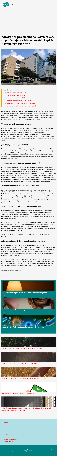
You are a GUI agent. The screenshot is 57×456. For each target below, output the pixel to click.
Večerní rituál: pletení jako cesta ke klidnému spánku (25, 293)
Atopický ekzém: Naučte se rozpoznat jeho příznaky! (19, 363)
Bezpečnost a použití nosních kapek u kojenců (20, 98)
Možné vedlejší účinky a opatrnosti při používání (21, 103)
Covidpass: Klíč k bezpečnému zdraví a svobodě (17, 393)
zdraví (54, 275)
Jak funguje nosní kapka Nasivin (16, 95)
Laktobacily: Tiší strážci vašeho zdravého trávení (23, 327)
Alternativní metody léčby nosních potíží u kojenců (21, 106)
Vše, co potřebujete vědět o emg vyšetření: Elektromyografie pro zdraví (25, 378)
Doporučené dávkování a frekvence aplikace (19, 100)
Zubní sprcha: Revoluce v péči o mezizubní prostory (24, 310)
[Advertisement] (28, 19)
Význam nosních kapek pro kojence (17, 93)
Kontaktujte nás (17, 270)
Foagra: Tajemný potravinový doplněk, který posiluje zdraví (21, 348)
